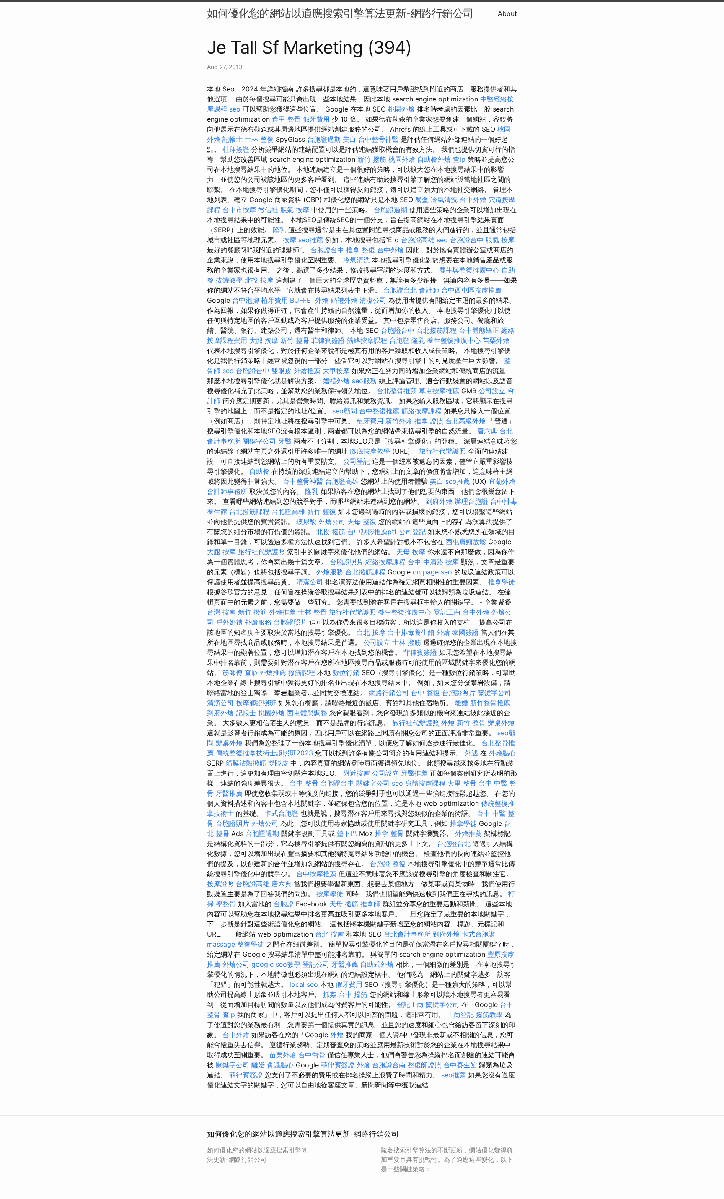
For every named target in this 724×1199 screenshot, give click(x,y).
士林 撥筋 (406, 642)
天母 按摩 (410, 552)
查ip (459, 159)
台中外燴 (473, 199)
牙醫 (285, 441)
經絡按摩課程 (385, 562)
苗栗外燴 (496, 340)
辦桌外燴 (501, 723)
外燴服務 (329, 572)
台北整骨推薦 (397, 391)
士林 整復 (259, 139)
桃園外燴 (401, 109)
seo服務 (364, 380)
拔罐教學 (229, 280)
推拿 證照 (428, 421)
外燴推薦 (307, 370)
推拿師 (370, 904)
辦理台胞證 (471, 501)
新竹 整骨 (294, 340)
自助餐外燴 (434, 159)
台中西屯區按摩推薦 (471, 290)
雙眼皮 (282, 370)
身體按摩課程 (425, 783)
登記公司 (316, 964)
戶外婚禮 (229, 622)
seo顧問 (344, 411)
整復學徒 (250, 944)
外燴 (443, 632)
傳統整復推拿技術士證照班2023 (264, 753)
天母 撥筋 (343, 904)
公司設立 (491, 391)
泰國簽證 (465, 632)
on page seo (432, 572)
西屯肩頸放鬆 (466, 541)
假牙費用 (316, 119)
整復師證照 (424, 1065)
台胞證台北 (400, 290)
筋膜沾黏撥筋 (246, 763)
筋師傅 (232, 672)
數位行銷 (346, 672)
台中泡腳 (245, 300)
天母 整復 (361, 521)
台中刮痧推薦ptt (372, 531)
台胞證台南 (389, 1065)
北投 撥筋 (330, 531)
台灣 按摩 (221, 612)
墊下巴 (347, 833)
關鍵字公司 (259, 441)
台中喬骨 (311, 1055)
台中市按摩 (239, 209)
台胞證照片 (346, 562)
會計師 (429, 290)
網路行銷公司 (389, 692)
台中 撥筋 (353, 994)
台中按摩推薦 (316, 873)
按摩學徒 (329, 894)
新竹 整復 (321, 511)
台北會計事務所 (407, 934)
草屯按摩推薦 (439, 391)
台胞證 (399, 340)
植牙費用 (274, 300)
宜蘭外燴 (502, 481)
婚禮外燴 (344, 300)
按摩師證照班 (256, 702)
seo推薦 (310, 240)
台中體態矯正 (479, 330)
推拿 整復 (360, 250)
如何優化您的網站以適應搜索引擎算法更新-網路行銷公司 (340, 13)
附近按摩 (356, 773)
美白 (349, 139)
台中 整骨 (304, 783)
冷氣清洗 (444, 199)
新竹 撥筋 (371, 159)
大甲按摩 (336, 370)
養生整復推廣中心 (454, 340)
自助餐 (259, 471)
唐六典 (487, 431)
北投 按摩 (259, 280)
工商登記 (460, 1014)
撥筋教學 (489, 1014)
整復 (399, 863)
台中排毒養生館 (411, 632)
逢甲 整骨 (286, 119)
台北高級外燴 (465, 421)
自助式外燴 (377, 964)
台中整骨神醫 (378, 139)
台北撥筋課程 (436, 330)
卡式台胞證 (281, 813)
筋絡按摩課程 (367, 340)
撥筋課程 (301, 672)
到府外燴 (439, 501)
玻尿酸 (306, 521)
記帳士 (232, 139)
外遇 (471, 753)
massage (221, 944)
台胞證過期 (324, 139)
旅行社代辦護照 (442, 451)
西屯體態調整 (307, 712)
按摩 (289, 240)
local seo (304, 984)
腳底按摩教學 (370, 451)
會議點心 (280, 1065)
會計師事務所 (227, 491)
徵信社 (268, 209)
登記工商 (447, 612)
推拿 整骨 (389, 833)
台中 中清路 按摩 (433, 562)
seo (234, 109)
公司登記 (356, 461)
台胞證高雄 (417, 240)
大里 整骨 (461, 783)
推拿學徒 (501, 582)
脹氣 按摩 (294, 209)
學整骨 (226, 904)
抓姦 (329, 994)
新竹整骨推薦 (490, 702)
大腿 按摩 (263, 340)
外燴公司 (331, 521)
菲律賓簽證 (328, 340)
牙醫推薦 (414, 773)
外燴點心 (502, 753)
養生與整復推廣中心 (469, 270)
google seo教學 (275, 964)
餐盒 (422, 199)
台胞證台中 (467, 240)
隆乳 (279, 230)
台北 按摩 (371, 632)
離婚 (461, 702)
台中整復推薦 (379, 411)
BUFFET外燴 (309, 300)
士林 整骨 (312, 612)
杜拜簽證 (235, 149)
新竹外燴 (398, 421)
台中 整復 (425, 692)
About (507, 13)
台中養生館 (460, 1065)
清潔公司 (372, 300)
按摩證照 (220, 884)
